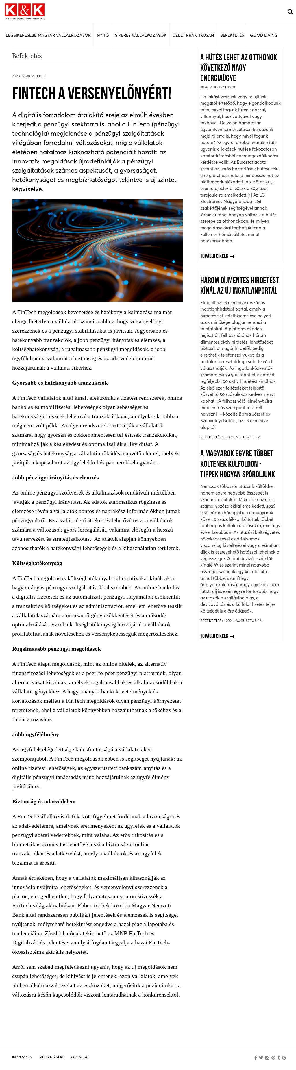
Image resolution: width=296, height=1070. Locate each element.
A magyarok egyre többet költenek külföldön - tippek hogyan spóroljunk (237, 464)
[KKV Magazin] (24, 11)
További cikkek (214, 256)
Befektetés (211, 437)
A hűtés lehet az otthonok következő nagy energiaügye (238, 68)
